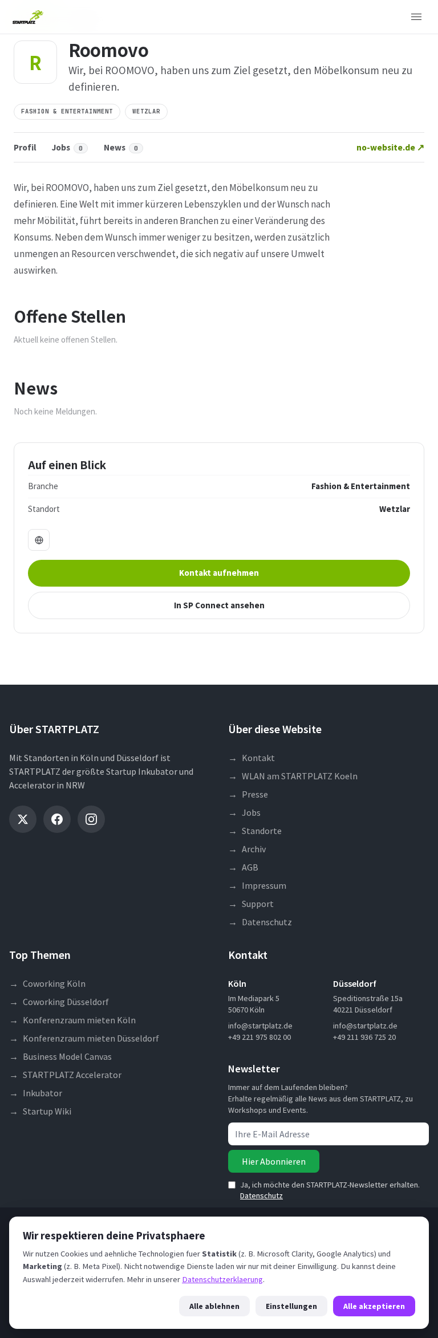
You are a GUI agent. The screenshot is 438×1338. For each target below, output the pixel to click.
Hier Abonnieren (274, 1161)
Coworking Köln (47, 983)
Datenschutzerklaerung (222, 1279)
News (121, 147)
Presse (248, 794)
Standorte (255, 830)
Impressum (257, 885)
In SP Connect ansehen (219, 605)
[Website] (39, 540)
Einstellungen (291, 1306)
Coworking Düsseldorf (59, 1001)
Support (251, 903)
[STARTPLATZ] (28, 17)
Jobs (67, 147)
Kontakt (251, 757)
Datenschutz (260, 922)
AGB (243, 867)
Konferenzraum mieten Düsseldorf (84, 1038)
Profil (25, 147)
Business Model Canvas (60, 1056)
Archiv (247, 849)
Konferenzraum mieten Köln (72, 1020)
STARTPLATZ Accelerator (65, 1074)
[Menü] (416, 17)
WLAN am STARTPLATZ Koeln (293, 776)
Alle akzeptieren (374, 1306)
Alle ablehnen (214, 1306)
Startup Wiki (40, 1111)
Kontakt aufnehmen (219, 572)
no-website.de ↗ (390, 147)
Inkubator (35, 1093)
